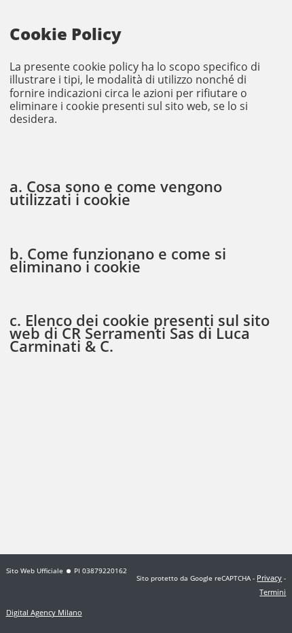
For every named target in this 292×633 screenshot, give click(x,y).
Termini (272, 592)
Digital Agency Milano (44, 612)
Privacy (269, 578)
